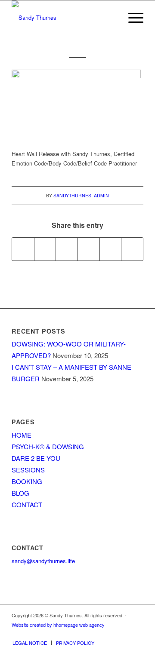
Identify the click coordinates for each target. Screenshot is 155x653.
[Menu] (131, 17)
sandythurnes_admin (81, 195)
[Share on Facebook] (23, 249)
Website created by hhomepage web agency (58, 624)
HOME (21, 434)
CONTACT (27, 504)
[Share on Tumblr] (110, 249)
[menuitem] (131, 17)
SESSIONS (28, 469)
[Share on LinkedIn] (88, 249)
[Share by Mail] (132, 249)
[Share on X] (45, 249)
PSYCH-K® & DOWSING (48, 446)
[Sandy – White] (64, 17)
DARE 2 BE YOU (36, 458)
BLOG (20, 492)
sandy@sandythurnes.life (43, 561)
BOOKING (27, 481)
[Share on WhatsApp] (67, 249)
